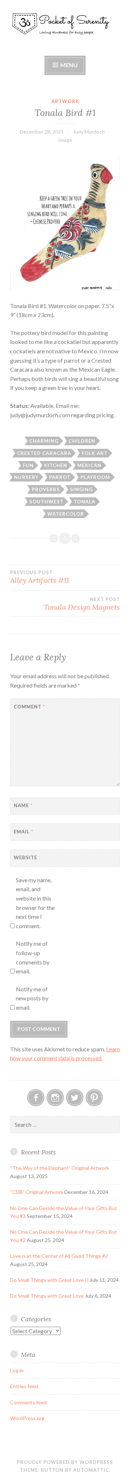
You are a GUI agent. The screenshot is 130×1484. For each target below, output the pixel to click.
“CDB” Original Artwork (36, 1192)
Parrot (59, 477)
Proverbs (46, 489)
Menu (69, 64)
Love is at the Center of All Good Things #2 (59, 1256)
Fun (28, 465)
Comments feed (28, 1402)
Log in (16, 1370)
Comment (29, 707)
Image (65, 140)
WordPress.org (27, 1418)
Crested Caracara (44, 453)
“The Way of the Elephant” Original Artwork (59, 1168)
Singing (81, 489)
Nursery (26, 477)
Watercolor (65, 514)
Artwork (65, 101)
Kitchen (55, 465)
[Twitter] (74, 1097)
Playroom (95, 477)
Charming (43, 441)
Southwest (46, 501)
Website (25, 857)
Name (23, 805)
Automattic (91, 1470)
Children (82, 441)
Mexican (89, 465)
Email (23, 831)
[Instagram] (55, 1097)
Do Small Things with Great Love (47, 1296)
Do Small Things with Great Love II (49, 1280)
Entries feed (24, 1386)
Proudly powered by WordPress (65, 1462)
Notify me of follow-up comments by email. (32, 957)
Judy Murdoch (89, 132)
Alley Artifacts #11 (39, 577)
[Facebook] (35, 1097)
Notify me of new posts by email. (32, 998)
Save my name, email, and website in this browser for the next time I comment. (35, 902)
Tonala (84, 501)
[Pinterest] (94, 1097)
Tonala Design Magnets (82, 603)
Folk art (95, 453)
